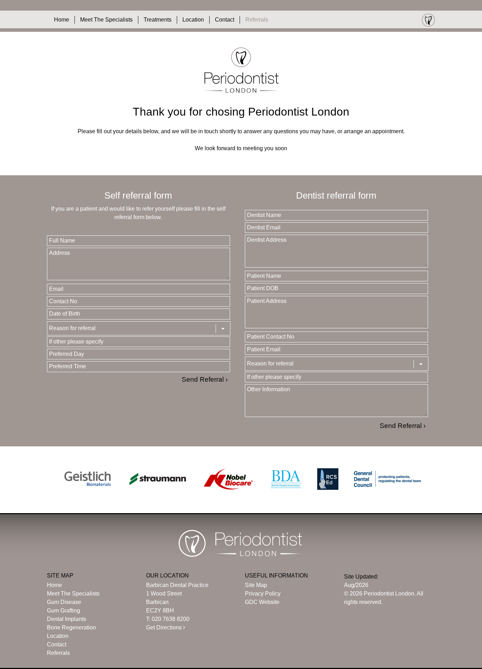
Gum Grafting (63, 611)
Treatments (157, 20)
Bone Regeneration (71, 627)
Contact (224, 20)
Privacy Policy (263, 594)
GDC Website (262, 602)
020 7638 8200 (170, 619)
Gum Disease (64, 602)
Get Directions (164, 627)
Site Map (256, 585)
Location (193, 20)
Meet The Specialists (106, 20)
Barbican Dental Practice (177, 585)
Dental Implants (66, 619)
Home (61, 20)
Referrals (256, 20)
